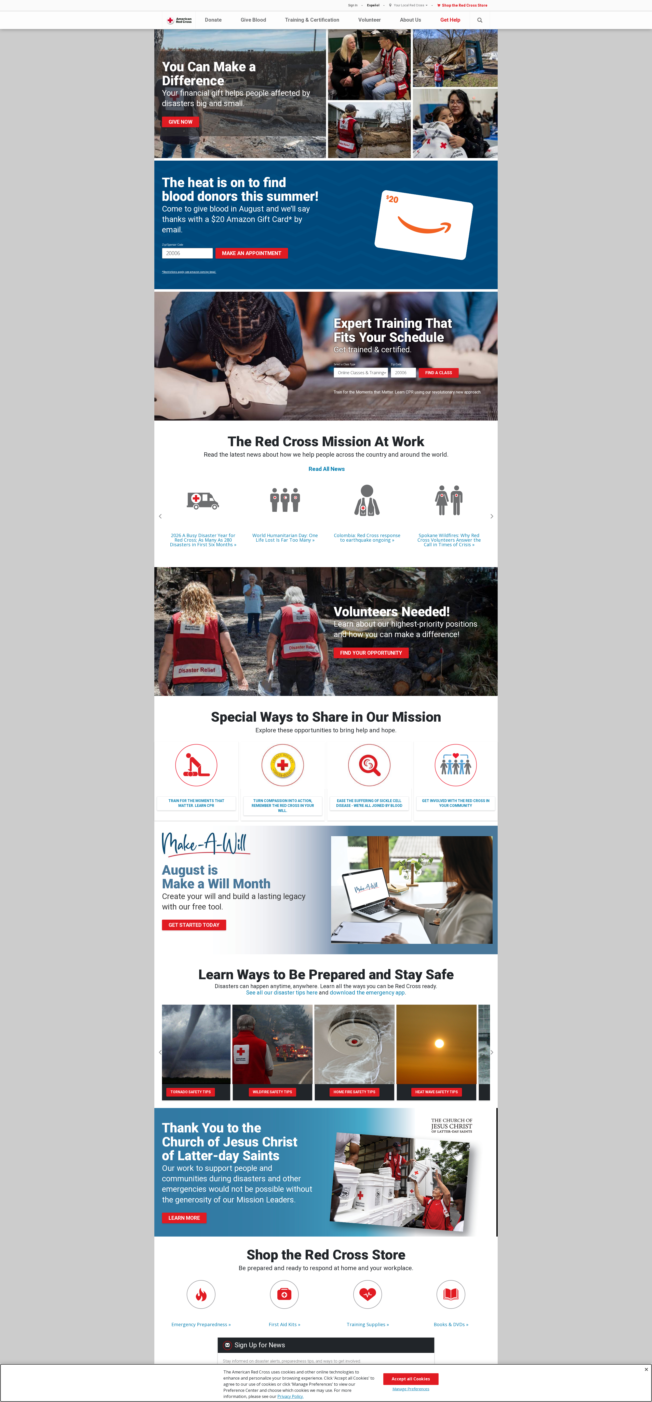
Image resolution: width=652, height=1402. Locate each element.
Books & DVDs (449, 1324)
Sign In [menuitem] (353, 5)
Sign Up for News (260, 1345)
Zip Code (396, 364)
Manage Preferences (410, 1388)
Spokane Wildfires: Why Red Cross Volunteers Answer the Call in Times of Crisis (449, 540)
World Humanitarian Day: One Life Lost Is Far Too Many (285, 537)
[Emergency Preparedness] (201, 1294)
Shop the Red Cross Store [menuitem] (464, 5)
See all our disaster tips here (282, 992)
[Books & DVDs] (451, 1294)
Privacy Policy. (290, 1396)
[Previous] (160, 516)
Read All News (327, 469)
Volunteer (369, 20)
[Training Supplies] (368, 1294)
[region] (326, 1383)
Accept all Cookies (411, 1379)
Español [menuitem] (373, 5)
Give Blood (253, 20)
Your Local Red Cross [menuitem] (409, 5)
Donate (213, 20)
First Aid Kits (283, 1324)
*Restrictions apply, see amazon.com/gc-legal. (189, 272)
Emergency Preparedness (199, 1324)
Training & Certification (312, 20)
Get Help (450, 20)
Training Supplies (366, 1324)
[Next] (491, 516)
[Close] (646, 1369)
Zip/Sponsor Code (172, 244)
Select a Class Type (344, 364)
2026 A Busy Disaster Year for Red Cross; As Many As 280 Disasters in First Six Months (202, 540)
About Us (410, 20)
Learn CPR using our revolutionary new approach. (438, 392)
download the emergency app (367, 992)
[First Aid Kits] (284, 1294)
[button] (480, 20)
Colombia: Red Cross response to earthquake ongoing (367, 537)
